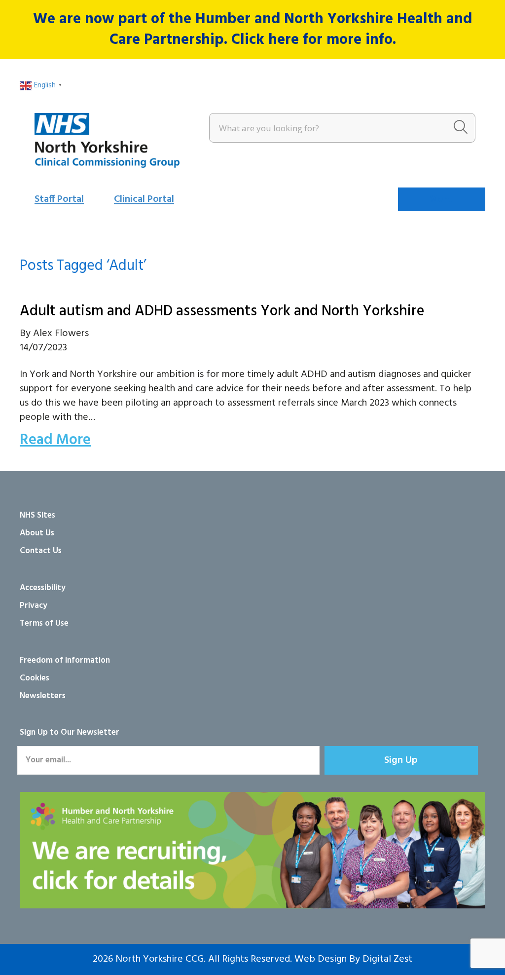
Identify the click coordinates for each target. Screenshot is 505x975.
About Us (37, 533)
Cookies (34, 678)
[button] (401, 760)
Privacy (33, 605)
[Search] (460, 127)
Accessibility (43, 588)
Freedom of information (65, 660)
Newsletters (43, 696)
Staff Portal (59, 199)
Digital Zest (387, 959)
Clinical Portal (144, 199)
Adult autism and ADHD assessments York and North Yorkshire (222, 311)
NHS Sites (37, 515)
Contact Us (41, 551)
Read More (55, 440)
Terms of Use (44, 623)
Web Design (320, 959)
